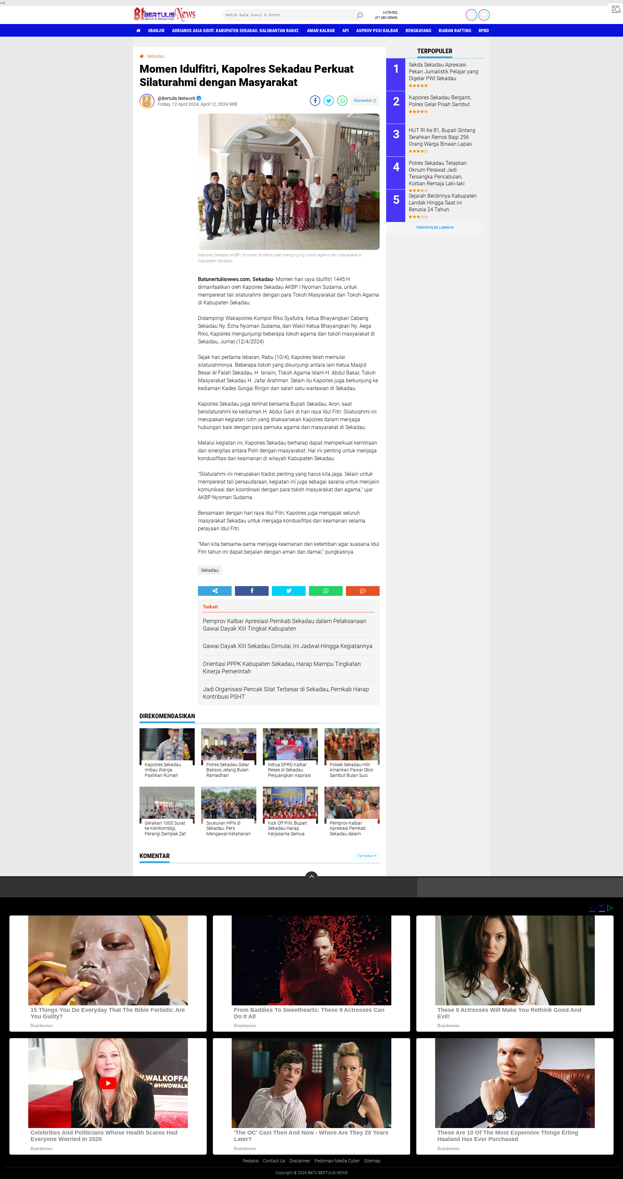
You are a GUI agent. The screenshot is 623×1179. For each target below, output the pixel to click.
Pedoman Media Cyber (337, 1160)
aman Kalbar (321, 30)
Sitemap (372, 1160)
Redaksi (251, 1160)
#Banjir (156, 30)
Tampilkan (366, 856)
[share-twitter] (329, 100)
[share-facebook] (315, 100)
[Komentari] (363, 591)
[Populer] (484, 15)
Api (345, 30)
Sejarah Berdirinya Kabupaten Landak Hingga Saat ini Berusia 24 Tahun (443, 203)
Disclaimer (299, 1160)
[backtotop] (311, 877)
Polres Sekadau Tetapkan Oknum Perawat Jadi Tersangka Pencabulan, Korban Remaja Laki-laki (438, 173)
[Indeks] (471, 15)
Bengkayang (418, 30)
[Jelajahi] (615, 9)
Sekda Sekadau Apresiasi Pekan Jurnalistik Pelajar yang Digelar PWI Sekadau (443, 71)
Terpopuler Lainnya (435, 228)
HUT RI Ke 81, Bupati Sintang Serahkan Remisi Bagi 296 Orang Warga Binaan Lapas (442, 137)
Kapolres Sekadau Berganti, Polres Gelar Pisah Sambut (440, 100)
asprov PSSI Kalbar (377, 30)
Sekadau (156, 56)
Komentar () (365, 100)
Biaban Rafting (455, 30)
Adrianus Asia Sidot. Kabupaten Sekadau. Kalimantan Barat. (235, 30)
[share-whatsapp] (342, 100)
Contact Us (274, 1160)
